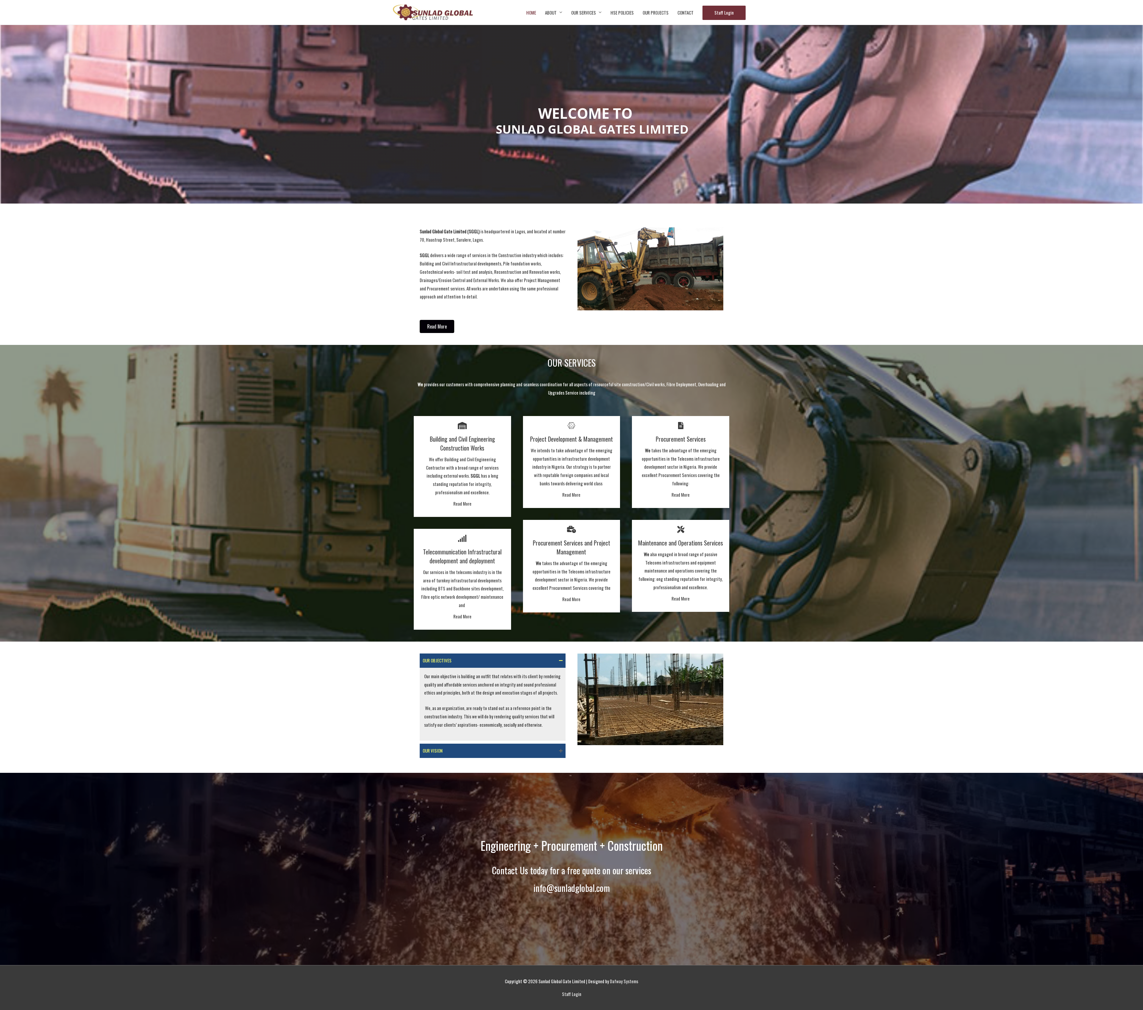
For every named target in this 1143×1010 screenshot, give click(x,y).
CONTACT (685, 12)
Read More (462, 503)
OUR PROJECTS (656, 12)
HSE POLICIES (622, 12)
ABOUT (551, 12)
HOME (531, 12)
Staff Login (724, 12)
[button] (437, 326)
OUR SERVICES (583, 12)
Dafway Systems (624, 981)
